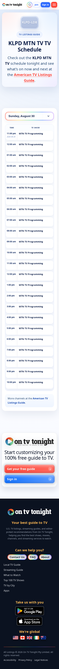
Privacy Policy (25, 660)
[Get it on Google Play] (29, 611)
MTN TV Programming (31, 133)
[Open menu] (54, 5)
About (45, 557)
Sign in (45, 4)
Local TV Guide (12, 564)
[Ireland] (36, 638)
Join (37, 4)
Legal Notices (41, 660)
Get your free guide (21, 469)
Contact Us (17, 557)
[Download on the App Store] (29, 621)
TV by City (9, 585)
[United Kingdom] (29, 638)
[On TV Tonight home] (29, 441)
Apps (6, 590)
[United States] (15, 638)
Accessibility (10, 660)
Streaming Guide (13, 570)
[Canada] (22, 638)
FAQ (33, 557)
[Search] (29, 4)
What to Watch (12, 575)
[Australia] (43, 638)
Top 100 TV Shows (14, 580)
